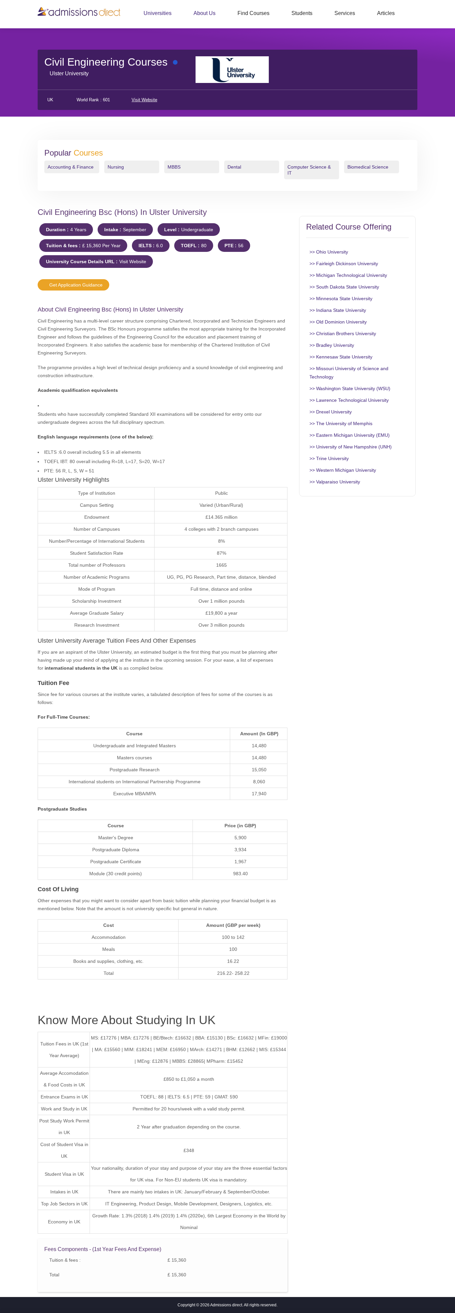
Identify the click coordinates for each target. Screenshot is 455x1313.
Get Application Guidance (75, 285)
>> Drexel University (330, 411)
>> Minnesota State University (340, 298)
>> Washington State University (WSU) (349, 388)
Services (344, 13)
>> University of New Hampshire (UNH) (350, 446)
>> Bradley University (331, 345)
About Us (205, 13)
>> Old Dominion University (338, 322)
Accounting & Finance (71, 167)
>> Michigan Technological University (348, 275)
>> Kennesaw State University (340, 356)
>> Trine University (329, 458)
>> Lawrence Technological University (349, 400)
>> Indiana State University (337, 310)
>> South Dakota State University (344, 287)
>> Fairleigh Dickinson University (343, 263)
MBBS (174, 167)
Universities (158, 13)
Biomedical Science (367, 167)
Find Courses (253, 13)
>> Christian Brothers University (342, 333)
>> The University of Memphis (340, 423)
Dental (234, 167)
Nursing (116, 167)
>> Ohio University (328, 252)
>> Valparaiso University (334, 481)
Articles (386, 13)
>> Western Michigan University (342, 470)
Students (301, 13)
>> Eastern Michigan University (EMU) (349, 435)
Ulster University (69, 73)
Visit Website (144, 99)
